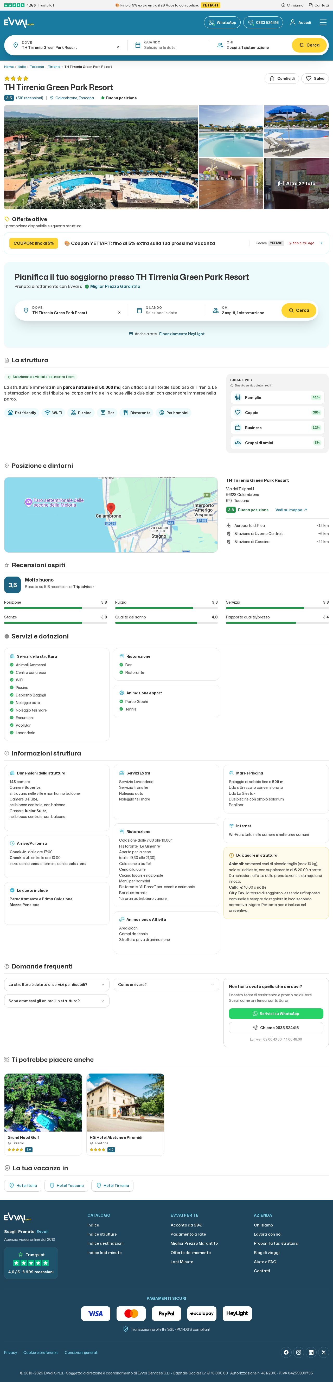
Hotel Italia (23, 1185)
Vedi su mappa (292, 510)
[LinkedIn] (311, 1352)
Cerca (312, 45)
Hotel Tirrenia (112, 1185)
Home (9, 66)
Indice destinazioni (105, 1243)
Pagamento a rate (188, 1234)
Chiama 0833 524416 (279, 1027)
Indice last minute (104, 1252)
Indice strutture (102, 1234)
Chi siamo (263, 1225)
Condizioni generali (81, 1352)
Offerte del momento (191, 1252)
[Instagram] (298, 1352)
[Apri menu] (323, 22)
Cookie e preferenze (41, 1352)
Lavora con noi (267, 1234)
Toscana (37, 66)
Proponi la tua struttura (276, 1243)
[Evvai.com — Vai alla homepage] (19, 22)
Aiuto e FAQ (265, 1261)
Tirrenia (54, 66)
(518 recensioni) (29, 97)
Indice (93, 1225)
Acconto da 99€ (186, 1225)
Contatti (262, 1271)
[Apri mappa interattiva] (111, 515)
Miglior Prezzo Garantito (194, 1243)
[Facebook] (286, 1352)
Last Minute (182, 1261)
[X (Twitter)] (323, 1352)
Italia (22, 66)
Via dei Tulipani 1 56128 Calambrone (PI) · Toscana (242, 494)
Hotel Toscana (66, 1185)
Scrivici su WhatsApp (279, 1013)
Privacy (10, 1352)
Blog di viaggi (267, 1252)
